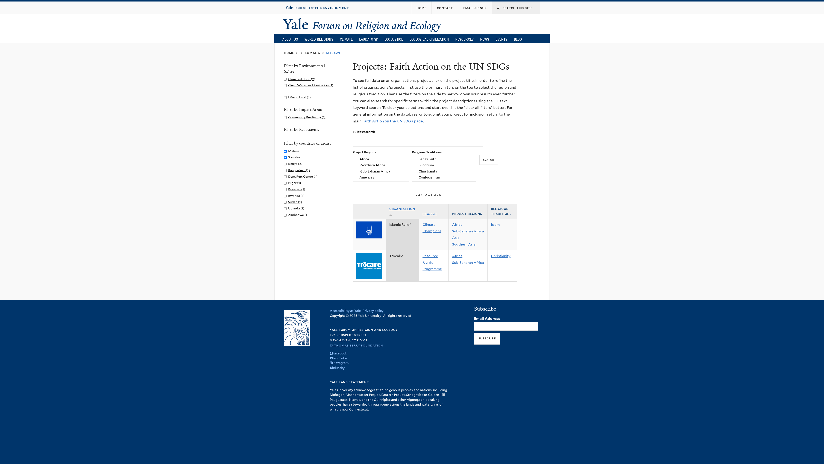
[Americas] (381, 177)
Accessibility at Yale (345, 311)
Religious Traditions (427, 152)
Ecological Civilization (429, 39)
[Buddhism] (444, 165)
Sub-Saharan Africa (468, 231)
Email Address (487, 318)
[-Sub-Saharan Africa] (381, 171)
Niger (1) (294, 183)
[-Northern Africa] (381, 165)
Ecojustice (394, 39)
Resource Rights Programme (432, 262)
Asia (455, 238)
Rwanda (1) (296, 195)
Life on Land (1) (299, 97)
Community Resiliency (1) (307, 117)
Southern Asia (464, 244)
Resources (464, 39)
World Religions (318, 39)
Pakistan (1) (296, 189)
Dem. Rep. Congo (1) (303, 176)
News (484, 39)
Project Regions (364, 152)
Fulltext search (364, 132)
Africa (457, 225)
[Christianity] (444, 171)
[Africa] (381, 159)
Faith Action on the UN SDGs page (392, 121)
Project (430, 214)
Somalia (312, 53)
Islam (495, 225)
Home (289, 53)
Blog (518, 39)
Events (501, 39)
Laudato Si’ (368, 39)
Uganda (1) (296, 208)
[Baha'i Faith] (444, 159)
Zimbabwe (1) (298, 215)
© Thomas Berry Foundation (356, 345)
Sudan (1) (295, 202)
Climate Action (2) (301, 79)
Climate (346, 39)
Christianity (500, 256)
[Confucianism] (444, 177)
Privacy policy (373, 311)
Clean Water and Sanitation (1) (310, 85)
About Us (290, 39)
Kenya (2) (295, 163)
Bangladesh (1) (299, 170)
